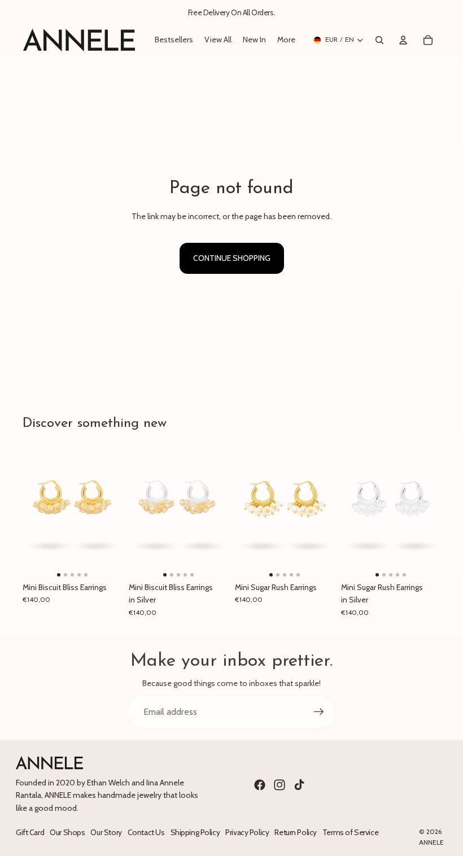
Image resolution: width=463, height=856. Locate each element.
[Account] (403, 40)
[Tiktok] (299, 785)
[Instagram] (279, 785)
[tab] (58, 575)
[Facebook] (260, 785)
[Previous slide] (31, 510)
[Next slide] (113, 510)
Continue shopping (231, 258)
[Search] (379, 40)
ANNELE (431, 842)
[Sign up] (319, 712)
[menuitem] (286, 40)
